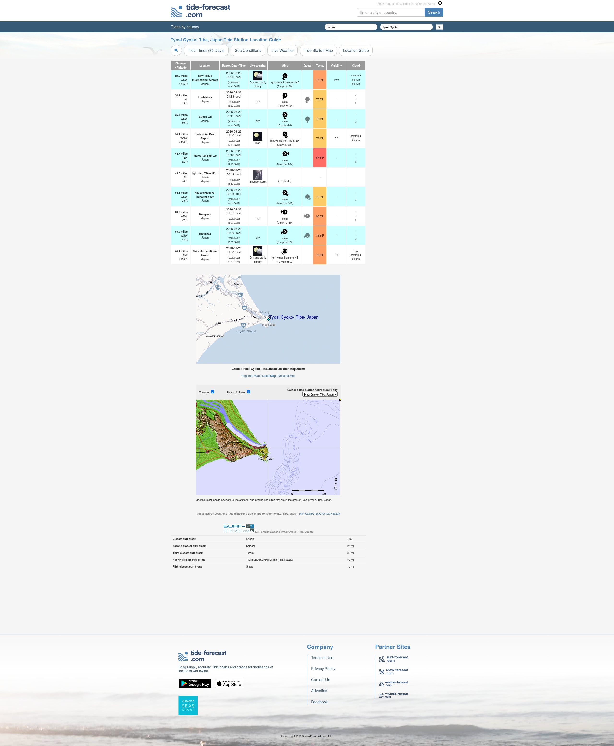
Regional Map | (251, 375)
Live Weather (282, 50)
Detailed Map (286, 375)
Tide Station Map (318, 50)
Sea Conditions (248, 50)
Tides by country (185, 26)
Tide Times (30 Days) (206, 50)
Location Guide (356, 50)
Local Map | (269, 375)
